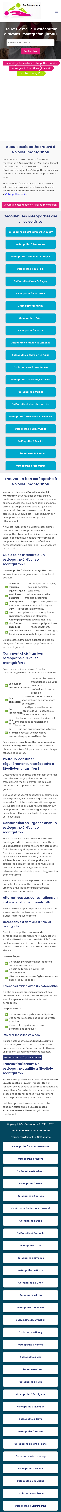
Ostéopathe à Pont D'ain (30, 293)
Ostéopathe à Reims (30, 1419)
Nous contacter (41, 1130)
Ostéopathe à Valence (30, 1493)
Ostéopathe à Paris (30, 1382)
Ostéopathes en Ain (16, 194)
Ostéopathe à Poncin (30, 330)
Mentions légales (20, 1130)
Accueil (10, 63)
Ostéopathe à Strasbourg (30, 1456)
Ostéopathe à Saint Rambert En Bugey (30, 232)
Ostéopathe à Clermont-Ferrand (30, 1208)
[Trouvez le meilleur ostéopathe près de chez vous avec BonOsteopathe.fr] (22, 17)
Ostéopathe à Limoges (30, 1258)
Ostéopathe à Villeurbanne (30, 1505)
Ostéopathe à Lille (30, 1245)
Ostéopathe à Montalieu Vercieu (30, 404)
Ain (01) (47, 68)
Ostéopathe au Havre (30, 1270)
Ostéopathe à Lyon (30, 1295)
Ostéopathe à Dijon (30, 1220)
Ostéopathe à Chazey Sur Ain (30, 367)
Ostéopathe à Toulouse (30, 1481)
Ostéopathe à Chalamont (31, 453)
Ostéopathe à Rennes (30, 1431)
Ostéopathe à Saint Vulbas (30, 428)
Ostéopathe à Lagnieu (30, 305)
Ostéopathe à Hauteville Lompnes (30, 342)
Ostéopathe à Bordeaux (31, 1171)
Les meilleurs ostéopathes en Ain (22, 1057)
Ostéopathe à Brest (30, 1183)
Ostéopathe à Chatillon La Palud (30, 355)
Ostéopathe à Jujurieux (30, 268)
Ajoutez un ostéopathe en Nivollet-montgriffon (30, 204)
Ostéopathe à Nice (30, 1357)
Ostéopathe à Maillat (30, 392)
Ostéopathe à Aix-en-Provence (30, 1146)
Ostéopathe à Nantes (30, 1344)
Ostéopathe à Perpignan (30, 1394)
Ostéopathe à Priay (30, 318)
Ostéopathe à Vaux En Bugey (30, 281)
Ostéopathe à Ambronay (30, 244)
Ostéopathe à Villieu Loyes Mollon (30, 379)
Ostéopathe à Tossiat (30, 441)
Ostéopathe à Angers (30, 1158)
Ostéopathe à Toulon (30, 1468)
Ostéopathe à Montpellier (30, 1320)
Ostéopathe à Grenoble (30, 1233)
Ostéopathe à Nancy (30, 1332)
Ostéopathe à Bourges (30, 1196)
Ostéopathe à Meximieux (30, 465)
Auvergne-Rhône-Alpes (25, 68)
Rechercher (30, 51)
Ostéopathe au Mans (30, 1282)
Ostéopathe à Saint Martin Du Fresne (30, 416)
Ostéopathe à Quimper (30, 1406)
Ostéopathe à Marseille (30, 1307)
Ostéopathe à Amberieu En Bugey (30, 256)
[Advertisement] (30, 108)
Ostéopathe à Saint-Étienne (30, 1444)
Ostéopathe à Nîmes (31, 1369)
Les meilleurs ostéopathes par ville (38, 63)
